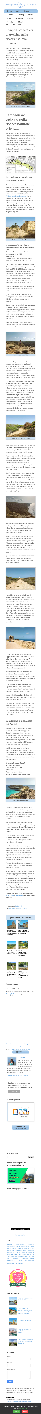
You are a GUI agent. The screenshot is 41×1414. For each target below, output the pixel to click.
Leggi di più (23, 1408)
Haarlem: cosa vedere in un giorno (25, 1299)
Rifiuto (25, 1411)
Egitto (32, 1246)
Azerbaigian (20, 1244)
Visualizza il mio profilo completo (18, 1075)
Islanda (26, 1248)
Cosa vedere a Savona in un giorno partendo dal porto (25, 1341)
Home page (21, 1045)
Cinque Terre (20, 1246)
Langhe (18, 1252)
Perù (19, 1254)
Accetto (16, 1411)
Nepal (15, 1254)
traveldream (11, 1263)
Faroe (9, 1248)
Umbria (23, 1256)
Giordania (20, 1248)
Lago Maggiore (28, 1250)
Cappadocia (11, 1246)
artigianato (25, 1258)
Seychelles (11, 1256)
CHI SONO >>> (20, 1052)
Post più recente (11, 1044)
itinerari (16, 1260)
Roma (27, 1254)
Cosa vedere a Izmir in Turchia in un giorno (25, 1319)
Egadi (27, 1246)
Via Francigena (13, 1258)
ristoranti (31, 1260)
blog (32, 1259)
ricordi (25, 1260)
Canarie (31, 1244)
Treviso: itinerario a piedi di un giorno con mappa (25, 1330)
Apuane (10, 1244)
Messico (31, 1252)
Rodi (23, 1254)
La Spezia (17, 1250)
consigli (10, 1261)
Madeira (24, 1252)
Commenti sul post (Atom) (21, 1049)
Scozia (31, 1254)
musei (21, 1260)
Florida (14, 1248)
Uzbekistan (30, 1256)
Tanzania (18, 1256)
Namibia (10, 1254)
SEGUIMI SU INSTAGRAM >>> (20, 1127)
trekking (24, 908)
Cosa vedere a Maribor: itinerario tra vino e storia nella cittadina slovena (25, 1310)
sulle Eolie (19, 895)
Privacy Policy (11, 994)
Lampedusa (12, 908)
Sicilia (19, 908)
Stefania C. (23, 1057)
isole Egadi (10, 895)
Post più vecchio (29, 1044)
